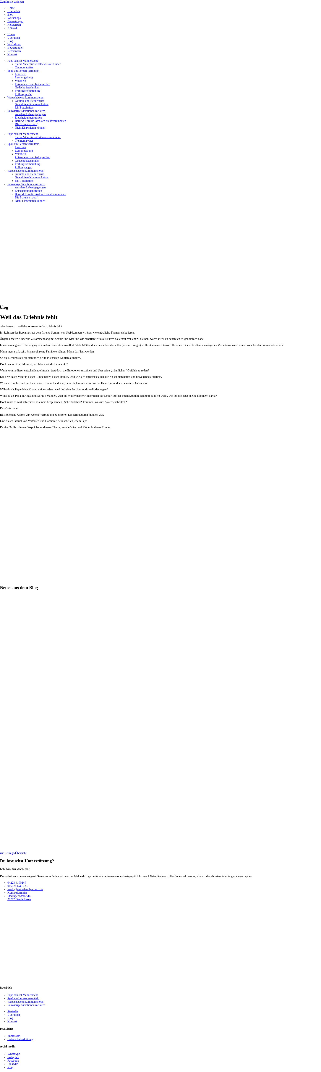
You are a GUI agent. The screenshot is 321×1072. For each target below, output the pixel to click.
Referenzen (14, 24)
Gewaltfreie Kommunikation (31, 104)
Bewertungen (15, 21)
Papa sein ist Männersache (22, 60)
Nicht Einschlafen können (30, 127)
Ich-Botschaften (24, 107)
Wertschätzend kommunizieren (25, 97)
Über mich (13, 11)
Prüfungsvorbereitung (27, 90)
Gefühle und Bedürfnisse (29, 100)
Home (11, 7)
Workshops (14, 18)
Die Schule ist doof (26, 124)
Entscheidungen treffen (28, 117)
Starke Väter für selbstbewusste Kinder (38, 64)
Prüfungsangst (23, 94)
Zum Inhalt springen (12, 1)
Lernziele (20, 74)
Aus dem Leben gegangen (30, 114)
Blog (10, 14)
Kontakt (12, 28)
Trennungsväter (24, 67)
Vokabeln (20, 80)
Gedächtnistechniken (27, 87)
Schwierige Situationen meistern (26, 110)
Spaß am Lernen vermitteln (23, 70)
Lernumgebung (24, 77)
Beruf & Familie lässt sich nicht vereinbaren (40, 120)
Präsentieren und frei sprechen (32, 84)
